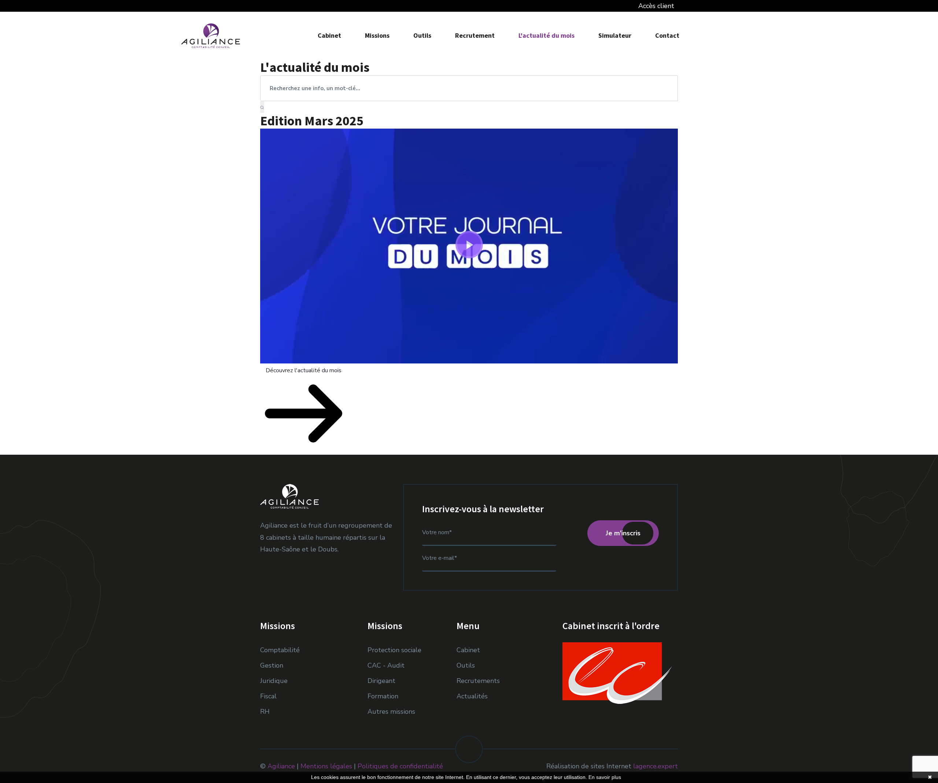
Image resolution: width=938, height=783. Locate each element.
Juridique (274, 680)
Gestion (271, 665)
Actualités (472, 696)
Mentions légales (326, 766)
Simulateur (614, 35)
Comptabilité (280, 650)
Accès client (653, 5)
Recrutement (475, 35)
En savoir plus (604, 777)
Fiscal (268, 696)
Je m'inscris (623, 533)
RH (265, 711)
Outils (422, 35)
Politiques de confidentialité (400, 766)
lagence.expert (655, 766)
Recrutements (478, 680)
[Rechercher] (262, 107)
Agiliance (281, 766)
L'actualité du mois (546, 35)
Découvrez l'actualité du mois (303, 370)
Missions (377, 35)
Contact (667, 35)
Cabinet (329, 35)
